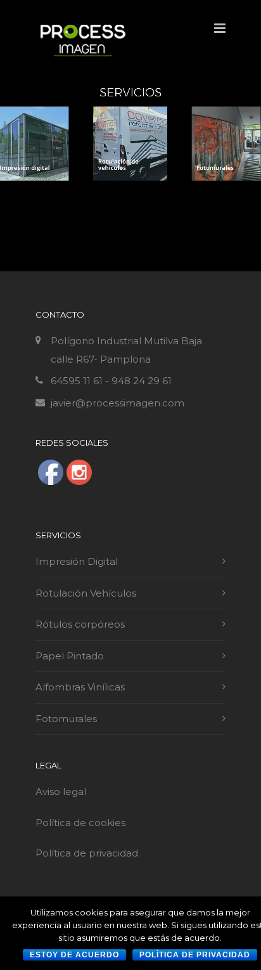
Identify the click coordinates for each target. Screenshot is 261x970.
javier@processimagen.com (117, 403)
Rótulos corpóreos (80, 624)
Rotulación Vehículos (85, 593)
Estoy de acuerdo (74, 954)
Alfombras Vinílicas (80, 687)
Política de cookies (81, 823)
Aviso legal (60, 792)
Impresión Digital (76, 561)
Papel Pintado (69, 656)
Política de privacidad (86, 853)
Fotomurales (66, 719)
